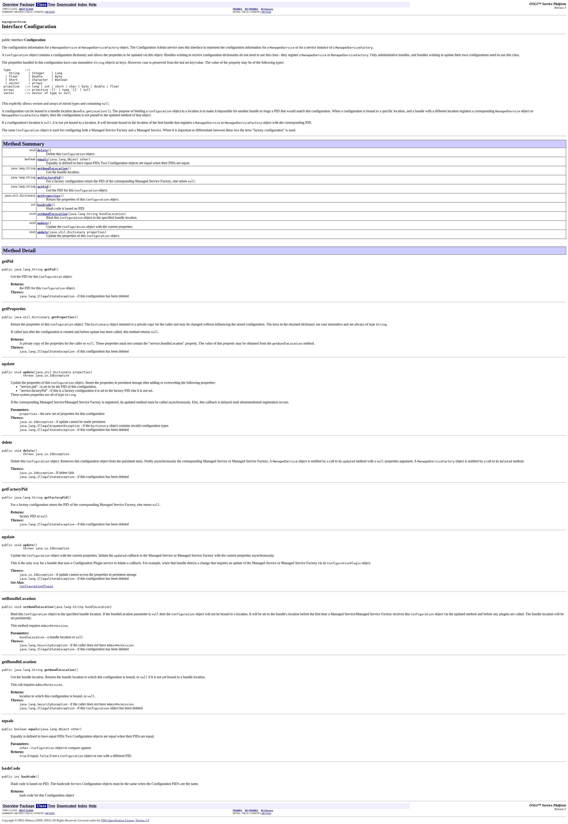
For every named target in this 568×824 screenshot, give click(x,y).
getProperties (48, 195)
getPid (42, 186)
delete (42, 150)
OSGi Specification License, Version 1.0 (125, 820)
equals (42, 159)
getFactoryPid (48, 177)
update (42, 223)
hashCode (44, 205)
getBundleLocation (52, 168)
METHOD (50, 12)
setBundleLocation (52, 214)
